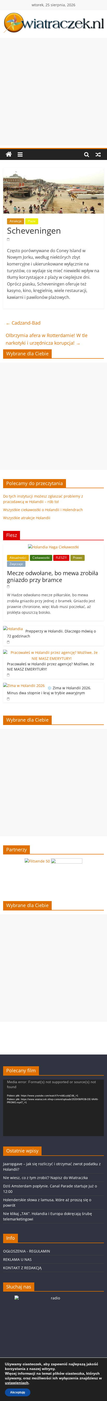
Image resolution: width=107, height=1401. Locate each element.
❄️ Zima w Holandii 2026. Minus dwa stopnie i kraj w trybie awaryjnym (49, 690)
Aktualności (18, 557)
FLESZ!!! (61, 557)
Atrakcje (16, 221)
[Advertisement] (53, 91)
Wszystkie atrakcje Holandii (26, 517)
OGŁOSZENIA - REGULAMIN (26, 1251)
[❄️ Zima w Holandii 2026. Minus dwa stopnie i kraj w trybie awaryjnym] (24, 685)
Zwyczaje (16, 564)
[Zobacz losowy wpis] (98, 154)
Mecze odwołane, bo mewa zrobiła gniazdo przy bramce (52, 576)
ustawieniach (17, 1383)
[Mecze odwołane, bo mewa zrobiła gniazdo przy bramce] (53, 546)
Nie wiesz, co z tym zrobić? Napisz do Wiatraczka (45, 1177)
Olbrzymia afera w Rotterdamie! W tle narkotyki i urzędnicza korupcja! (47, 339)
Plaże (32, 221)
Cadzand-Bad (23, 323)
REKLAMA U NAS (17, 1259)
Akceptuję (17, 1392)
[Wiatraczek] (9, 154)
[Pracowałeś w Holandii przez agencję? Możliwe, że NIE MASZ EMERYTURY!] (52, 652)
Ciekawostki (41, 557)
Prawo (77, 557)
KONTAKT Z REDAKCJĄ (22, 1267)
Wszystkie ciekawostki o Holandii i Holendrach (43, 509)
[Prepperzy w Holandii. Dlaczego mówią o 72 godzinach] (13, 628)
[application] (53, 1108)
